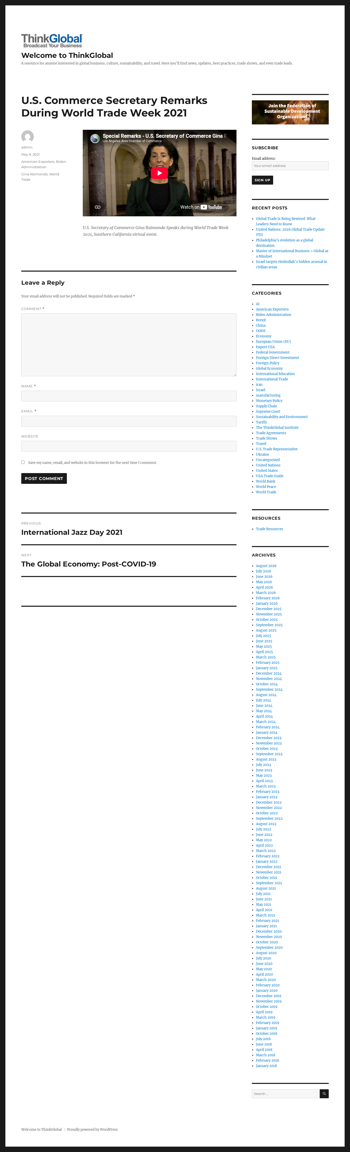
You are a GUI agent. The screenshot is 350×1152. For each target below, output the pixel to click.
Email (29, 411)
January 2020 (266, 990)
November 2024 (269, 679)
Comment (33, 309)
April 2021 (264, 910)
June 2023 (264, 770)
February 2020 (268, 985)
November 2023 (269, 743)
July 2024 (263, 700)
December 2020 (269, 931)
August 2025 (266, 630)
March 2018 (265, 1055)
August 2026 (266, 566)
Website (30, 436)
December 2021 (268, 867)
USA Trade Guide (269, 476)
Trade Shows (266, 438)
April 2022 (264, 845)
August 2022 (266, 824)
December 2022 (269, 802)
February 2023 (267, 792)
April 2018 (264, 1050)
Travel (261, 444)
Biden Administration (273, 315)
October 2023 (266, 748)
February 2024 (268, 727)
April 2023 (264, 781)
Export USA (265, 347)
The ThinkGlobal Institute (277, 427)
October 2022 (267, 813)
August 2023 (266, 759)
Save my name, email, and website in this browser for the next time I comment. (92, 463)
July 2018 (263, 1039)
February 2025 (268, 662)
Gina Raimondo (34, 174)
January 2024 (266, 732)
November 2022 (269, 808)
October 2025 (267, 619)
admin (27, 147)
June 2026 (264, 576)
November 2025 (269, 614)
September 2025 (269, 625)
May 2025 (264, 646)
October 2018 (266, 1033)
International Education (275, 374)
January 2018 (266, 1066)
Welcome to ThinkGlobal (67, 55)
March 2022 (266, 851)
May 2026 (264, 582)
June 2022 (264, 835)
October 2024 (267, 684)
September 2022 (269, 818)
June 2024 (264, 705)
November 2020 (269, 937)
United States (267, 470)
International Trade (272, 379)
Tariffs (261, 422)
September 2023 (269, 754)
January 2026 (267, 603)
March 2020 (266, 980)
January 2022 (266, 861)
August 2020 (266, 953)
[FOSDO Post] (290, 112)
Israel (260, 390)
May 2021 (263, 904)
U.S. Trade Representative (276, 449)
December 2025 (269, 609)
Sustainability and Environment (282, 417)
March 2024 (266, 722)
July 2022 (263, 829)
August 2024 (266, 695)
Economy (263, 336)
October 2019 (266, 1007)
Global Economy (269, 368)
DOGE (260, 331)
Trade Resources (269, 529)
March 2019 (265, 1017)
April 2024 (264, 716)
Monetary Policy (269, 401)
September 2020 (269, 947)
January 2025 (266, 668)
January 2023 (266, 797)
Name (28, 386)
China (260, 325)
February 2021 (267, 921)
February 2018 (267, 1060)
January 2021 (266, 926)
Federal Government (273, 352)
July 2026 (263, 571)
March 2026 (266, 593)
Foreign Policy (267, 363)
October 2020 (267, 942)
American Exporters (37, 161)
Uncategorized (268, 460)
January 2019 (266, 1028)
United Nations (268, 465)
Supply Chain (266, 406)
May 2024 (264, 711)
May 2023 (264, 775)
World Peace (266, 487)
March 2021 (265, 915)
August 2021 (266, 888)
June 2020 (264, 964)
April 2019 (264, 1012)
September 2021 (269, 883)
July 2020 (263, 958)
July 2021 (263, 894)
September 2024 (269, 689)
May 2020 (264, 969)
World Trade (266, 492)
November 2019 (269, 1001)
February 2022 (268, 856)
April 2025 (264, 652)
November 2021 (268, 872)
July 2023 (263, 765)
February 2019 (267, 1023)
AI (258, 304)
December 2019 (268, 996)
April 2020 (264, 974)
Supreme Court (268, 411)
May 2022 (264, 840)
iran (259, 384)
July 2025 (263, 636)
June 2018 (264, 1044)
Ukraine (262, 454)
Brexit (261, 320)
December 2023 (268, 738)
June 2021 (264, 899)
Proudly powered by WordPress (92, 1129)
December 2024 (269, 673)
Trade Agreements (271, 433)
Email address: (264, 158)
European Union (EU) (273, 341)
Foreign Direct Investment (277, 358)
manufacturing (268, 395)
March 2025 (266, 657)
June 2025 (264, 641)
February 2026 (268, 598)
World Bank (265, 481)
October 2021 (266, 878)
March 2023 (265, 786)
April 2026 (264, 587)
